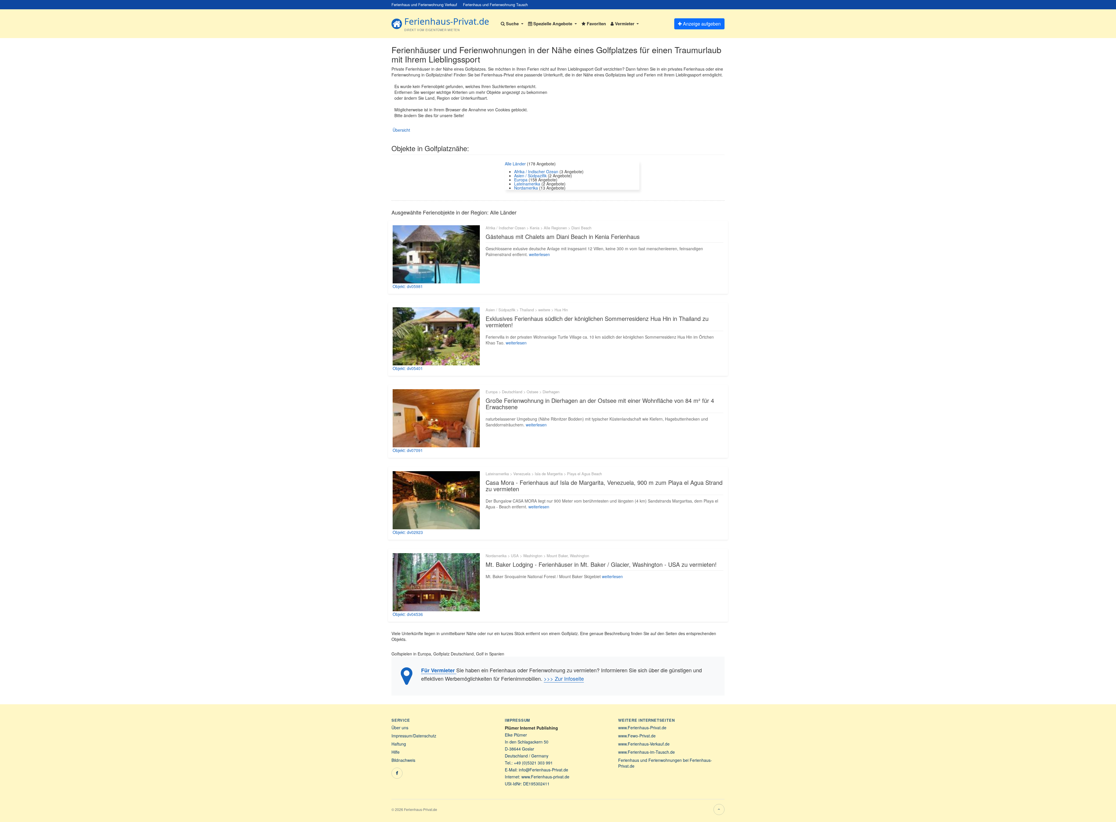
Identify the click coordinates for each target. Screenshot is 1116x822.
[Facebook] (397, 773)
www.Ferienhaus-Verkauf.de (644, 744)
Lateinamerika (527, 184)
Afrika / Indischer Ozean (536, 171)
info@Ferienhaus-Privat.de (543, 770)
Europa (520, 180)
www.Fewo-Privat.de (637, 736)
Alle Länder (516, 164)
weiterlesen (539, 254)
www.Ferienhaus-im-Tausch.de (646, 752)
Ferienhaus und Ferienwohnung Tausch (495, 4)
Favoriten (596, 23)
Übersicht (401, 130)
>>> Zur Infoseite (564, 678)
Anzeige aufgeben (701, 23)
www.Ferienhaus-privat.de (545, 777)
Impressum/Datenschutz (413, 736)
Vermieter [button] (625, 23)
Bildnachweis (403, 760)
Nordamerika (526, 188)
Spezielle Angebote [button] (552, 23)
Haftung (398, 744)
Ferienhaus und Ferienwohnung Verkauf (424, 4)
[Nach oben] (719, 809)
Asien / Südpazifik (530, 175)
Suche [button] (512, 23)
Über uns (399, 727)
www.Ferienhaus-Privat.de (642, 727)
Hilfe (395, 752)
